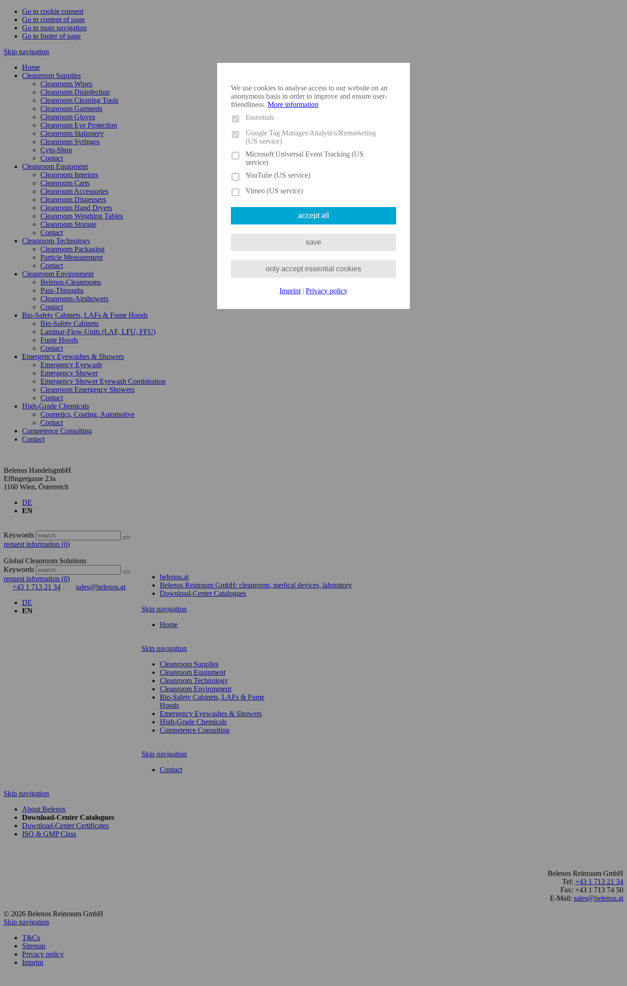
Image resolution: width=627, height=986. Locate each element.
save (313, 242)
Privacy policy (326, 291)
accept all (313, 215)
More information (293, 104)
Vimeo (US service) (274, 191)
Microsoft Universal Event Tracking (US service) (305, 158)
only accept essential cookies (313, 269)
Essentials (260, 117)
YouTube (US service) (278, 175)
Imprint (290, 291)
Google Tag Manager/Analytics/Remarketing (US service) (311, 137)
